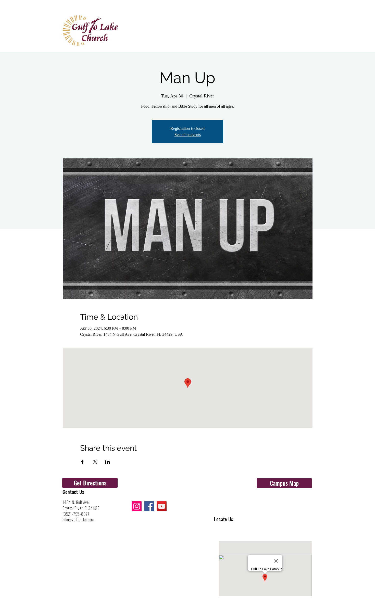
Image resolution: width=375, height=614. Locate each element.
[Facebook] (149, 506)
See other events (187, 134)
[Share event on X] (95, 462)
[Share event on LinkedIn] (107, 462)
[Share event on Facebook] (82, 462)
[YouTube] (162, 506)
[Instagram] (137, 506)
